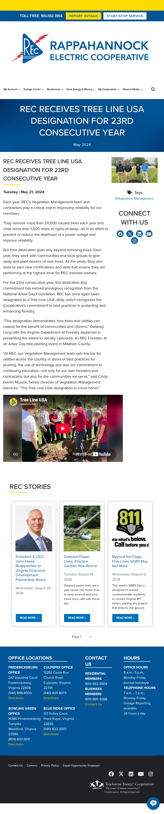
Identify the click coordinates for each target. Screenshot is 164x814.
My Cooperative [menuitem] (107, 93)
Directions (15, 698)
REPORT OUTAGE (83, 16)
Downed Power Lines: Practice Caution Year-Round (80, 561)
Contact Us (93, 704)
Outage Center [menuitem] (32, 93)
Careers (32, 765)
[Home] (82, 48)
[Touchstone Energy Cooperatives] (122, 785)
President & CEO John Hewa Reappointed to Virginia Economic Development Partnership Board (31, 568)
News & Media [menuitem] (131, 93)
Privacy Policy (50, 765)
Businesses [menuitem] (53, 93)
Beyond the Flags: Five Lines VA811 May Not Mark (130, 561)
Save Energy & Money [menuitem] (79, 93)
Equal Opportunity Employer (81, 765)
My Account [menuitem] (10, 93)
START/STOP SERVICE (125, 16)
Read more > (29, 618)
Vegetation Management (135, 198)
